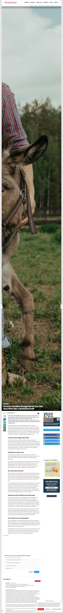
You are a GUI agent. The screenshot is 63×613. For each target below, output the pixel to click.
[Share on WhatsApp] (4, 424)
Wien (58, 5)
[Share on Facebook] (4, 419)
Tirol (56, 5)
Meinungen (46, 2)
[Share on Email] (4, 430)
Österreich (26, 2)
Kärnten (36, 5)
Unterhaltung (39, 2)
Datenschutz (46, 611)
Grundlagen (24, 431)
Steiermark (52, 5)
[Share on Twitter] (4, 422)
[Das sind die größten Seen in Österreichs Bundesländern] (52, 476)
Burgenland (32, 5)
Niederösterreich (41, 5)
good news (6, 535)
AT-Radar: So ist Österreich (50, 460)
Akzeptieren (40, 609)
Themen (51, 2)
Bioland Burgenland (20, 474)
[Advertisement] (21, 545)
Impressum (53, 611)
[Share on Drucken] (4, 427)
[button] (61, 601)
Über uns (56, 2)
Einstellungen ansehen (56, 609)
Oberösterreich (47, 5)
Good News (32, 2)
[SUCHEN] (59, 2)
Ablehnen (47, 609)
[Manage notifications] (2, 611)
